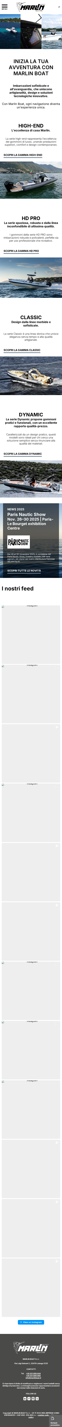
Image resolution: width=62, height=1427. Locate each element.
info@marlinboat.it (33, 1378)
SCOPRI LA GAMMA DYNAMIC (23, 453)
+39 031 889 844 (33, 1373)
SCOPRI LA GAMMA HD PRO (21, 250)
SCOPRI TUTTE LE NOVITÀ (24, 570)
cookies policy (44, 1415)
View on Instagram (32, 1322)
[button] (31, 634)
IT (59, 7)
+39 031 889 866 (33, 1376)
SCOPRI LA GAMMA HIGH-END (23, 154)
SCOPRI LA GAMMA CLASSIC (22, 350)
